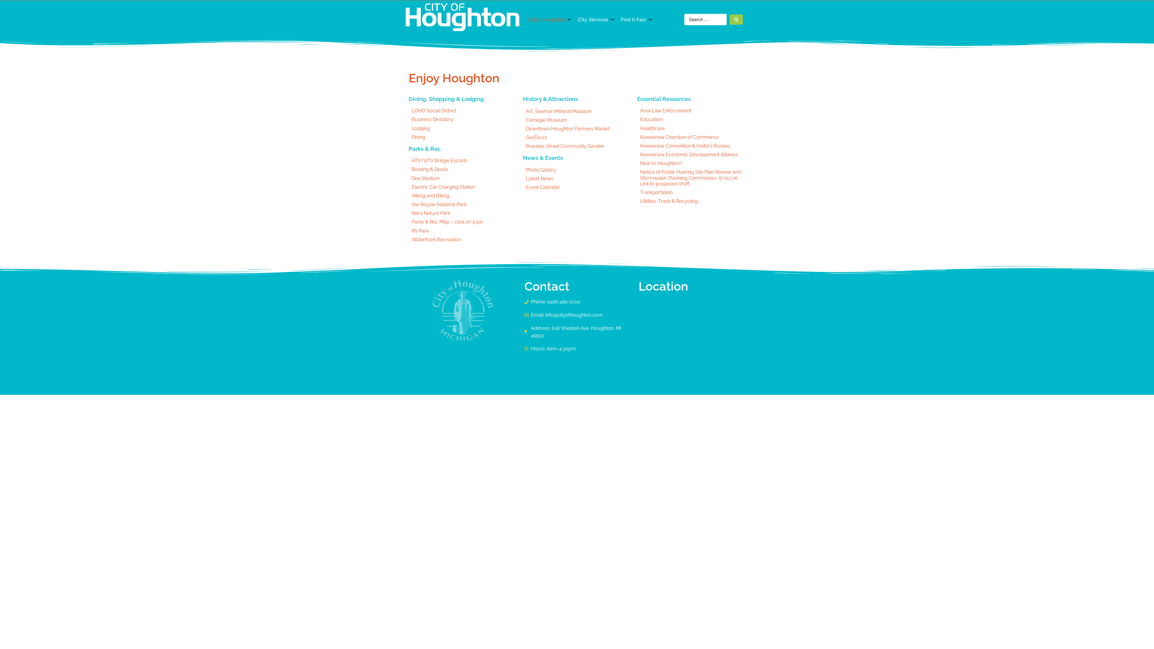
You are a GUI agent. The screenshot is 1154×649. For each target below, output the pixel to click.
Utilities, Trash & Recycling (669, 201)
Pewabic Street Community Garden (565, 146)
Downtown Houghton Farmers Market (568, 129)
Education (651, 119)
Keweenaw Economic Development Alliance (689, 154)
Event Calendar (543, 187)
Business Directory (432, 119)
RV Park (420, 231)
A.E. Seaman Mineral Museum (559, 111)
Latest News (539, 178)
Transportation (656, 192)
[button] (550, 19)
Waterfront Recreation (436, 239)
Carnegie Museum (546, 120)
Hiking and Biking (430, 196)
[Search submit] (736, 19)
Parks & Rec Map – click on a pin (447, 222)
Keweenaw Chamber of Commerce (679, 137)
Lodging (421, 128)
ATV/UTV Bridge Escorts (439, 160)
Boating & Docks (430, 169)
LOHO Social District (434, 111)
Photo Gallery (541, 170)
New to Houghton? (661, 163)
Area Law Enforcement (665, 111)
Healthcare (652, 128)
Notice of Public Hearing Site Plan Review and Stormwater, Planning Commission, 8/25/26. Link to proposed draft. (690, 177)
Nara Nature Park (431, 213)
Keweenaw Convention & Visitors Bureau (685, 146)
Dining (418, 137)
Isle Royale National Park (439, 204)
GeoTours (536, 137)
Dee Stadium (426, 178)
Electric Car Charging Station (443, 187)
